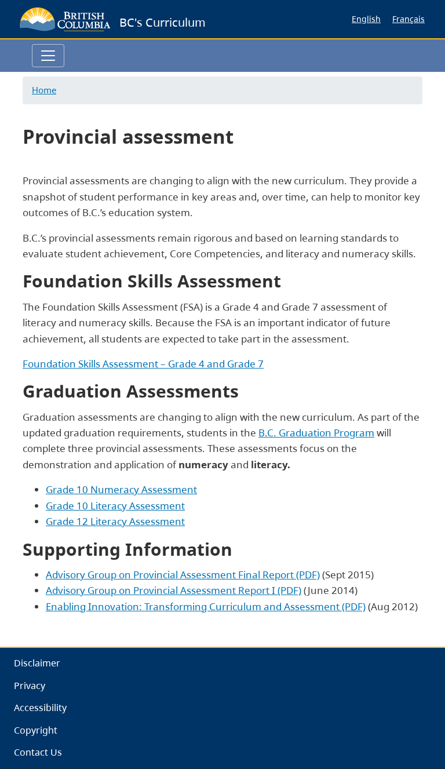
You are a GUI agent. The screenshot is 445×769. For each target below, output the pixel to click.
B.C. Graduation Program (316, 432)
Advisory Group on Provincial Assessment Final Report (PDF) (183, 574)
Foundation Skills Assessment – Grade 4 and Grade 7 (143, 363)
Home (44, 90)
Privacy (29, 685)
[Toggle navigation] (48, 55)
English (366, 18)
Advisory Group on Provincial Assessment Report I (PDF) (173, 590)
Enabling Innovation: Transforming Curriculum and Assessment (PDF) (206, 606)
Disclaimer (37, 663)
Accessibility (40, 707)
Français (408, 18)
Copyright (35, 730)
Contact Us (38, 752)
